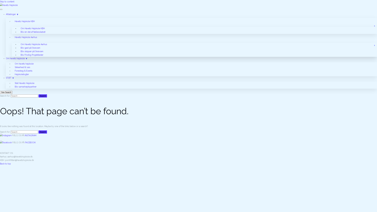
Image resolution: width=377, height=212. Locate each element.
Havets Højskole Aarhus (26, 37)
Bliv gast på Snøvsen (30, 48)
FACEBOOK (30, 142)
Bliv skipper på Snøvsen (32, 51)
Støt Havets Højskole (24, 83)
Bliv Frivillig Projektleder (32, 55)
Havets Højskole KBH (25, 21)
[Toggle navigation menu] (1, 9)
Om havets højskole (15, 58)
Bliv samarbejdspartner (26, 87)
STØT (8, 78)
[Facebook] (6, 142)
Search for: (5, 96)
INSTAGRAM (30, 135)
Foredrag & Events (23, 71)
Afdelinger (11, 14)
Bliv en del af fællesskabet (33, 32)
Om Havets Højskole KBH (33, 28)
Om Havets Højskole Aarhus (34, 44)
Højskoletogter (22, 74)
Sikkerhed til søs (22, 67)
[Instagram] (6, 135)
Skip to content (7, 1)
